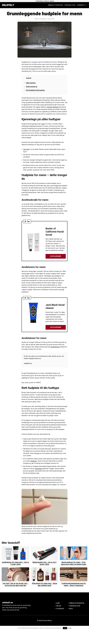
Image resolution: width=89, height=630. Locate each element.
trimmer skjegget (53, 107)
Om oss (58, 605)
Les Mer (69, 628)
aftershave (39, 468)
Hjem (58, 603)
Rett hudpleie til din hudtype (35, 90)
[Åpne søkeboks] (86, 5)
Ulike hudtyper (31, 83)
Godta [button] (65, 628)
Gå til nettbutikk (55, 256)
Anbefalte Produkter (76, 603)
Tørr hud (26, 149)
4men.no (47, 1)
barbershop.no (40, 1)
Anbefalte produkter (55, 5)
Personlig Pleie (74, 605)
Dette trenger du (31, 86)
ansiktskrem (55, 347)
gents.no (52, 1)
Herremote (81, 5)
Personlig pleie (70, 5)
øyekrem (34, 461)
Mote (71, 608)
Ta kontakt (60, 608)
